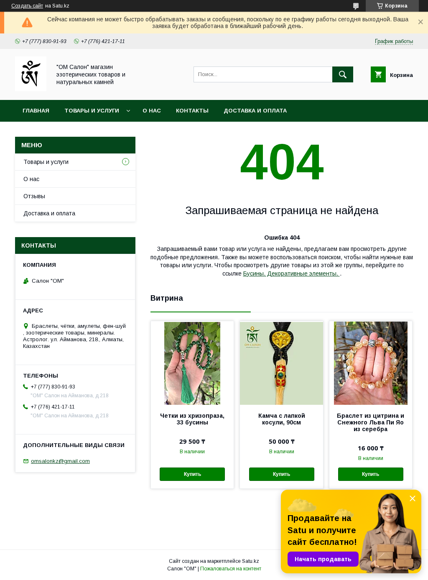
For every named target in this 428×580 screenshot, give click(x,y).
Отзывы (34, 196)
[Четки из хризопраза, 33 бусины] (192, 363)
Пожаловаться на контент (230, 569)
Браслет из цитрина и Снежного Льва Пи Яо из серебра (370, 422)
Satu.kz (250, 561)
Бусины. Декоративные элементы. (291, 273)
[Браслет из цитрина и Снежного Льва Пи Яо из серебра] (370, 363)
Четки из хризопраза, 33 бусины (192, 419)
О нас (152, 110)
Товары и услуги (91, 110)
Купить (192, 474)
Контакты (192, 110)
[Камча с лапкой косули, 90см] (281, 363)
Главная (36, 110)
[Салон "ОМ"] (30, 89)
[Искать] (342, 74)
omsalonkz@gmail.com (60, 461)
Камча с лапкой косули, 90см (281, 419)
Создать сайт (27, 6)
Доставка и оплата (255, 110)
